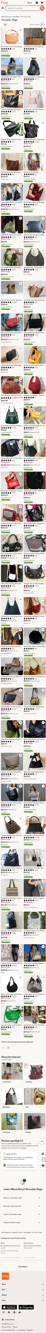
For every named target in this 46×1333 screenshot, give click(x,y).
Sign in (29, 3)
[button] (8, 1319)
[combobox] (22, 8)
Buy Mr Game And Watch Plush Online (32, 1247)
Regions (30, 1330)
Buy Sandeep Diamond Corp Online (10, 1247)
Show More (23, 1267)
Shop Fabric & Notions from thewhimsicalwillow (33, 1261)
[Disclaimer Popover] (22, 1140)
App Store (9, 1307)
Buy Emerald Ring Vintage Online (10, 1252)
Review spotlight (11, 1140)
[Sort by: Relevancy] (42, 25)
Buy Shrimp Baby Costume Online (10, 1261)
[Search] (42, 8)
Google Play (26, 1307)
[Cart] (42, 2)
